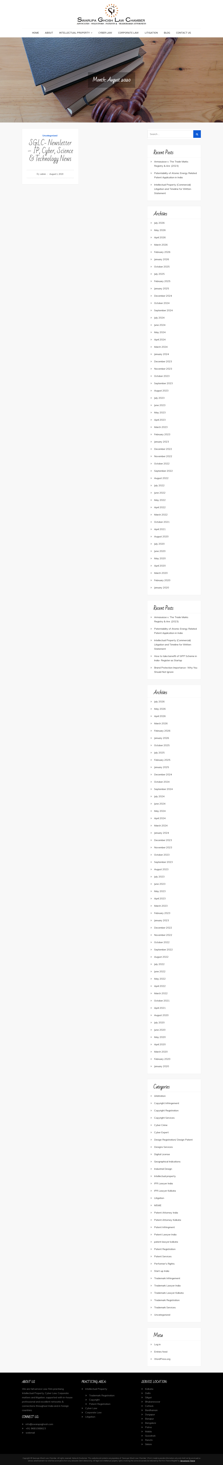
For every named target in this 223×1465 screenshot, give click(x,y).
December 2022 (163, 448)
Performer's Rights (164, 1263)
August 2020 (161, 536)
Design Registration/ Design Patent (173, 1139)
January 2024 (161, 354)
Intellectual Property (74, 32)
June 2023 (160, 405)
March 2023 (161, 427)
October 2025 (162, 266)
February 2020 (162, 580)
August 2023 (161, 390)
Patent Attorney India (166, 1212)
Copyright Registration (166, 1110)
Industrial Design (163, 1168)
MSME (157, 1205)
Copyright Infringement (166, 1103)
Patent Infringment (164, 1227)
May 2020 (160, 558)
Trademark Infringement (167, 1278)
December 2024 (163, 295)
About (49, 32)
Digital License (162, 1154)
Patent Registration (165, 1249)
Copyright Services (164, 1117)
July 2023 (159, 397)
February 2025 (162, 281)
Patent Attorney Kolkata (167, 1219)
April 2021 (160, 529)
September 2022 (163, 470)
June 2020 (160, 551)
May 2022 (160, 500)
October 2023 (162, 375)
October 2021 (162, 521)
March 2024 (161, 346)
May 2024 (160, 332)
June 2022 (160, 492)
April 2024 (160, 339)
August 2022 (161, 478)
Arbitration (160, 1095)
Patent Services (163, 1256)
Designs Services (163, 1146)
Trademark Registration (167, 1300)
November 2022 (163, 456)
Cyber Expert (161, 1132)
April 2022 (160, 507)
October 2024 (162, 303)
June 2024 (160, 324)
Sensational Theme (187, 1461)
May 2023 (160, 412)
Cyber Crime (160, 1125)
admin (43, 174)
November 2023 (163, 368)
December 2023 (163, 361)
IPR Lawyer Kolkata (165, 1190)
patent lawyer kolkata (166, 1241)
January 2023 (161, 441)
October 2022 (162, 463)
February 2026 (162, 251)
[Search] (197, 134)
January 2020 (161, 587)
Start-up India (161, 1270)
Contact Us (183, 32)
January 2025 (161, 288)
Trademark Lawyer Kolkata (169, 1292)
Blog (167, 32)
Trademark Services (165, 1307)
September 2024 (163, 310)
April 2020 (160, 565)
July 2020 (159, 543)
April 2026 (160, 237)
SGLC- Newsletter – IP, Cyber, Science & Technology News (50, 151)
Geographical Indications (167, 1161)
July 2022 (159, 485)
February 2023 (162, 434)
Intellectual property (165, 1176)
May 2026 (160, 230)
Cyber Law (105, 32)
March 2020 (161, 572)
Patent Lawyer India (165, 1234)
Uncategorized (49, 135)
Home (35, 32)
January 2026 (161, 259)
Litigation (151, 32)
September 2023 (163, 383)
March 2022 (161, 514)
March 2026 (161, 244)
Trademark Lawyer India (167, 1285)
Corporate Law (128, 32)
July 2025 (159, 273)
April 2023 (160, 419)
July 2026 (159, 222)
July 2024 (159, 317)
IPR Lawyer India (163, 1183)
